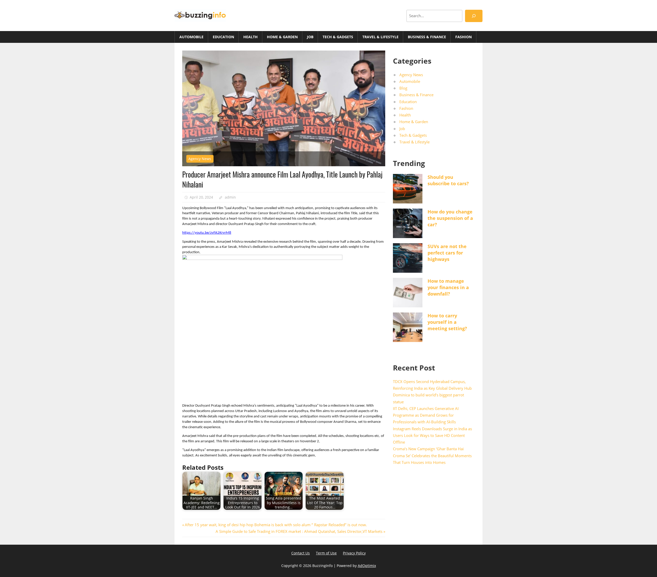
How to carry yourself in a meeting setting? (447, 321)
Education (223, 36)
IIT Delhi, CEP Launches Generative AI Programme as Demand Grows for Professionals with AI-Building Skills (426, 415)
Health (250, 36)
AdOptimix (367, 565)
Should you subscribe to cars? (448, 180)
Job (310, 36)
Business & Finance (427, 36)
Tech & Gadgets (338, 36)
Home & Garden (282, 36)
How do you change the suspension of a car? (450, 218)
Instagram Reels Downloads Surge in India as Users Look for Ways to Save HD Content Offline (432, 435)
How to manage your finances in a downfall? (448, 287)
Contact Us (300, 553)
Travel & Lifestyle (380, 36)
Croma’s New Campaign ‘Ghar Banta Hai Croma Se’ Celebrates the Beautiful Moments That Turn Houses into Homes (432, 455)
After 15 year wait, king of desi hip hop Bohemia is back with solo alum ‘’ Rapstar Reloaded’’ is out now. (276, 524)
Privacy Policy (354, 553)
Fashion (463, 36)
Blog (403, 88)
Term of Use (326, 553)
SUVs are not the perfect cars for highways (447, 252)
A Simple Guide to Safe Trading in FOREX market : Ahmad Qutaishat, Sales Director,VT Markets (299, 531)
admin (230, 197)
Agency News (199, 158)
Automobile (191, 36)
